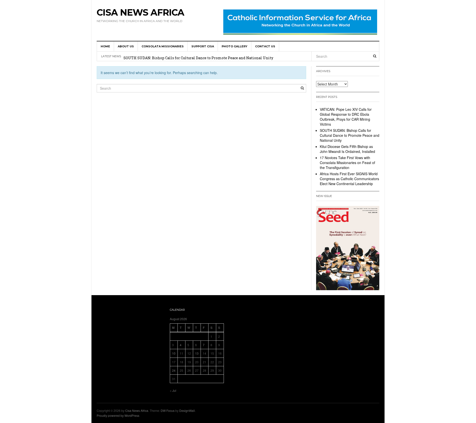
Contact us (265, 46)
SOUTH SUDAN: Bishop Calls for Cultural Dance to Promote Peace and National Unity (198, 57)
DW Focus (168, 410)
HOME (105, 46)
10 (174, 353)
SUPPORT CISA (202, 46)
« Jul (173, 390)
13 (197, 353)
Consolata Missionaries (163, 46)
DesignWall (187, 410)
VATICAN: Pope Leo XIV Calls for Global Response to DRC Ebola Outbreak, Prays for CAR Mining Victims (346, 117)
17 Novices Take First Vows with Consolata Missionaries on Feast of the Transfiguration (347, 162)
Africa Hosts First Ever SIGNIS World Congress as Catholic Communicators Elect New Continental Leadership (349, 178)
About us (126, 46)
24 (174, 370)
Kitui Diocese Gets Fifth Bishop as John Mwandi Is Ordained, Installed (347, 149)
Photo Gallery (234, 46)
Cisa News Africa (140, 12)
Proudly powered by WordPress (118, 415)
